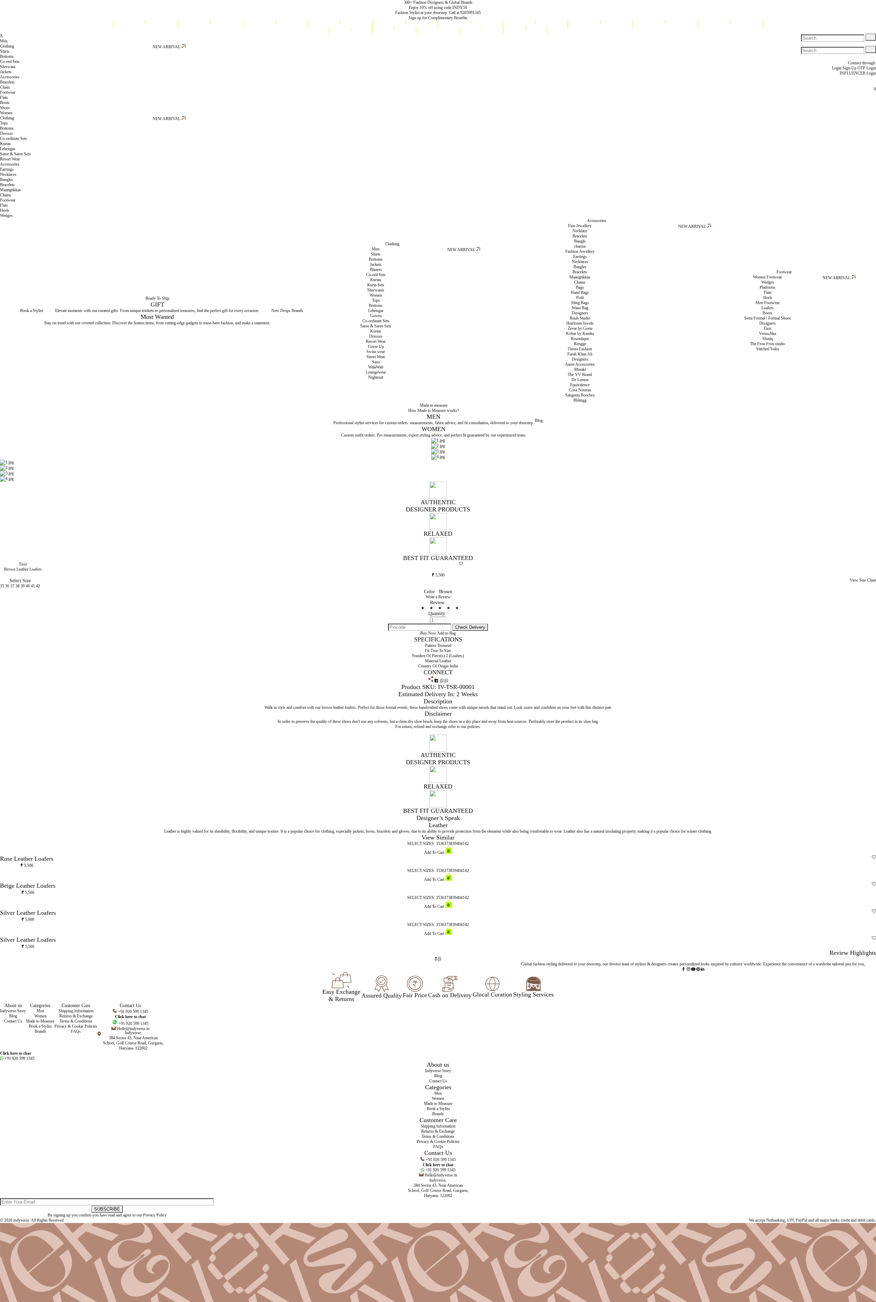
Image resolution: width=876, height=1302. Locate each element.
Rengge (580, 343)
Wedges (6, 215)
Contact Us (13, 1021)
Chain (5, 87)
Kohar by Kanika (580, 333)
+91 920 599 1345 (133, 1011)
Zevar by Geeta (580, 328)
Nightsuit (375, 377)
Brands (297, 310)
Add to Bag (446, 633)
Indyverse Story (13, 1010)
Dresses (6, 133)
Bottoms (7, 56)
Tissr (767, 328)
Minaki (580, 369)
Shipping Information (76, 1010)
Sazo (376, 362)
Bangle (579, 241)
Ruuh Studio (580, 318)
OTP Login (867, 68)
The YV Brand (580, 374)
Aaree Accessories (580, 364)
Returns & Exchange (76, 1016)
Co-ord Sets (10, 61)
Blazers (376, 269)
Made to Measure (40, 1021)
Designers (580, 313)
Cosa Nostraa (580, 390)
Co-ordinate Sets (13, 138)
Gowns (376, 315)
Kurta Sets (375, 285)
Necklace (579, 231)
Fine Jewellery (580, 225)
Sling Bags (580, 302)
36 (7, 586)
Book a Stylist (31, 310)
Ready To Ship (157, 298)
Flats (4, 97)
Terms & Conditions (76, 1021)
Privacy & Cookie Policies (75, 1026)
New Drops (281, 310)
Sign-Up (849, 68)
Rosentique (580, 338)
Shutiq (767, 338)
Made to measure (434, 405)
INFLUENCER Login (858, 73)
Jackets (6, 71)
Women (6, 112)
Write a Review (438, 597)
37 (12, 586)
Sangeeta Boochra (579, 395)
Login (836, 68)
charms (580, 246)
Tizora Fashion (580, 349)
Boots (5, 102)
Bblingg (580, 400)
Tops (4, 123)
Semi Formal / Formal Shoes (767, 318)
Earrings (7, 169)
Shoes (5, 107)
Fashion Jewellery (580, 251)
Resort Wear (10, 159)
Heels (4, 210)
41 (33, 586)
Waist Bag (580, 307)
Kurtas (5, 143)
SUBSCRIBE (107, 1209)
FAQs (76, 1031)
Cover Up (376, 346)
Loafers (767, 307)
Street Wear (375, 356)
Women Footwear (767, 277)
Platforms (767, 287)
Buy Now (428, 633)
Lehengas (7, 148)
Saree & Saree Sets (15, 154)
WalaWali (375, 367)
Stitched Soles (767, 349)
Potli (580, 297)
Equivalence (580, 384)
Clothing (7, 46)
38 (17, 586)
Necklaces (8, 174)
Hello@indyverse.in (133, 1028)
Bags (580, 287)
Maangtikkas (10, 189)
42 (38, 586)
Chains (5, 195)
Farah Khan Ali (579, 354)
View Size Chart (863, 580)
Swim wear (375, 351)
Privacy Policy (155, 1215)
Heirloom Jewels (580, 323)
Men (4, 41)
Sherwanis (375, 290)
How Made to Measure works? (433, 410)
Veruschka (767, 333)
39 (23, 586)
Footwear (7, 92)
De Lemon (580, 379)
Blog (539, 420)
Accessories (10, 77)
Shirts (5, 51)
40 (28, 586)
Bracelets (7, 82)
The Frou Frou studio (767, 343)
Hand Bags (580, 292)
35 (2, 586)
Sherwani (7, 66)
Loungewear (376, 372)
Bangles (6, 179)
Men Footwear (768, 302)
